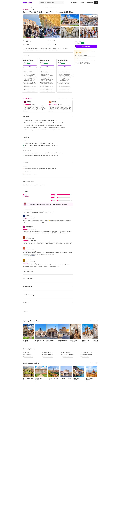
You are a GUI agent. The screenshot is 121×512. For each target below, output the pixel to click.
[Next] (73, 75)
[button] (41, 26)
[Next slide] (72, 98)
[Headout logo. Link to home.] (27, 2)
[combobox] (51, 2)
